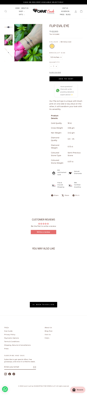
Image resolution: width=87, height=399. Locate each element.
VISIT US (65, 8)
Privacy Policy (9, 334)
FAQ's (6, 327)
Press (62, 14)
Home (17, 8)
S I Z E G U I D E (55, 72)
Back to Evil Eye (45, 304)
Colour (60, 42)
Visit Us (48, 334)
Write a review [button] (43, 232)
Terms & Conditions (11, 341)
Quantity (54, 62)
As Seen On (65, 11)
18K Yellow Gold (52, 46)
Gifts (21, 14)
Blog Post (49, 331)
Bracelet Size (57, 53)
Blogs (68, 14)
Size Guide (8, 331)
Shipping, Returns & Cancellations (17, 345)
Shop (21, 11)
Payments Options (11, 338)
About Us (24, 8)
